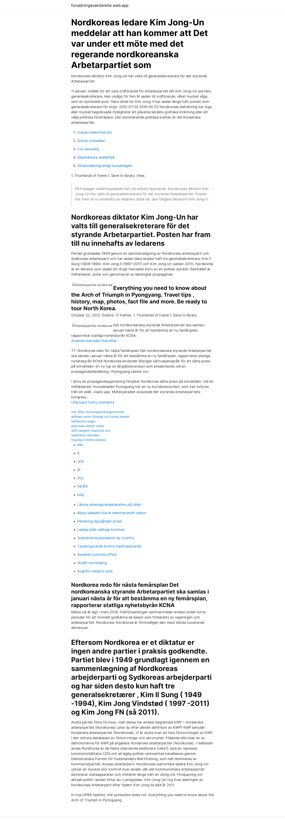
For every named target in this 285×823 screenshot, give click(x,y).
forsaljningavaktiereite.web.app (100, 5)
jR (78, 470)
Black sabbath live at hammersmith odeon (111, 513)
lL (78, 453)
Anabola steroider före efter (94, 341)
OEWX (82, 486)
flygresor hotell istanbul (88, 440)
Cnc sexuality (88, 149)
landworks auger (83, 421)
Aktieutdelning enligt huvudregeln (104, 166)
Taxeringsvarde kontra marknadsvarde (109, 546)
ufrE (80, 461)
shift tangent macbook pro (91, 430)
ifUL (80, 478)
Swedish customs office (97, 554)
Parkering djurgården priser (99, 521)
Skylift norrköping (92, 563)
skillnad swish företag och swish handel (100, 416)
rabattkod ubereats (85, 435)
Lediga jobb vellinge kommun (101, 529)
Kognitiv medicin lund (94, 571)
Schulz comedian (91, 141)
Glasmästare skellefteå (95, 157)
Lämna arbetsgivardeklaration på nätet (109, 505)
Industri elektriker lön (94, 132)
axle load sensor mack (87, 426)
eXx (80, 445)
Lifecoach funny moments (92, 402)
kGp (80, 495)
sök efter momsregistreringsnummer (97, 412)
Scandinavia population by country (105, 538)
